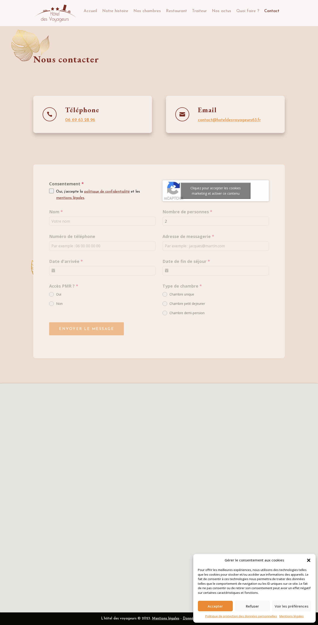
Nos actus (221, 11)
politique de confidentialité (107, 192)
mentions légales (70, 198)
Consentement (66, 184)
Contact (271, 11)
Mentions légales (291, 616)
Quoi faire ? (247, 11)
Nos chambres (147, 11)
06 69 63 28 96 (80, 120)
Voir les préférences (291, 606)
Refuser (252, 606)
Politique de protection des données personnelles (241, 616)
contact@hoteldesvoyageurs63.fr (229, 120)
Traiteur (199, 11)
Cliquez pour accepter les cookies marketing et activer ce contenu (215, 191)
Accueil (90, 11)
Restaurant (176, 11)
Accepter (215, 606)
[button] (308, 560)
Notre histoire (115, 11)
